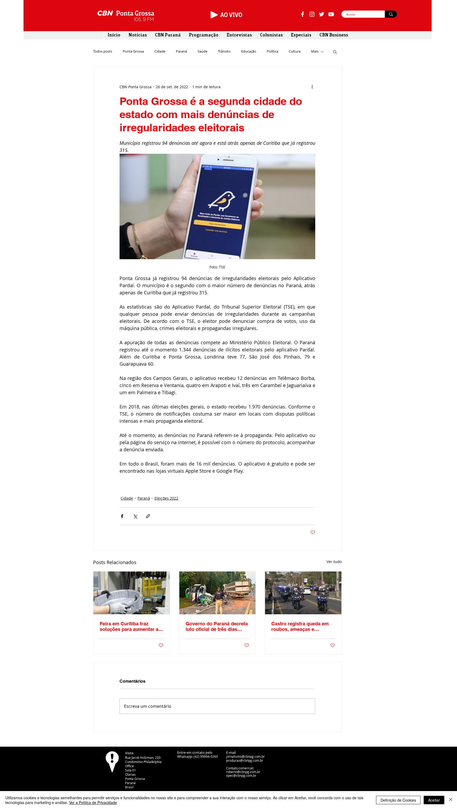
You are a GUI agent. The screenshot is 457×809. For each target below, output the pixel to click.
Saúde (202, 51)
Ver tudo (334, 561)
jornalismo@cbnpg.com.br (245, 756)
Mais (314, 51)
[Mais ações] (312, 86)
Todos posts (102, 51)
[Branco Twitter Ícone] (321, 14)
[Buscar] (391, 14)
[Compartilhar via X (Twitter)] (135, 516)
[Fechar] (450, 800)
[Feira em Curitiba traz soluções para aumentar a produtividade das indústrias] (131, 592)
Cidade (159, 51)
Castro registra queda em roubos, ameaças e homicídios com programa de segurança (301, 626)
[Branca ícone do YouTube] (331, 14)
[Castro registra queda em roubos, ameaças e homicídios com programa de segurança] (303, 592)
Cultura (294, 51)
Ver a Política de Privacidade (93, 802)
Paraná (181, 51)
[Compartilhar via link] (147, 516)
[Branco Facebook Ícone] (302, 14)
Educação (248, 51)
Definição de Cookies (398, 800)
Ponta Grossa (133, 51)
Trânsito (224, 51)
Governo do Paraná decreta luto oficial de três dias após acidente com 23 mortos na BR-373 (217, 626)
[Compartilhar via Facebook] (122, 516)
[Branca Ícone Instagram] (312, 14)
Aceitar (434, 800)
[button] (334, 51)
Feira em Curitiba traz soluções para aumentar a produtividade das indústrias (129, 626)
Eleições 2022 (166, 498)
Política (272, 51)
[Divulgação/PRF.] (217, 592)
